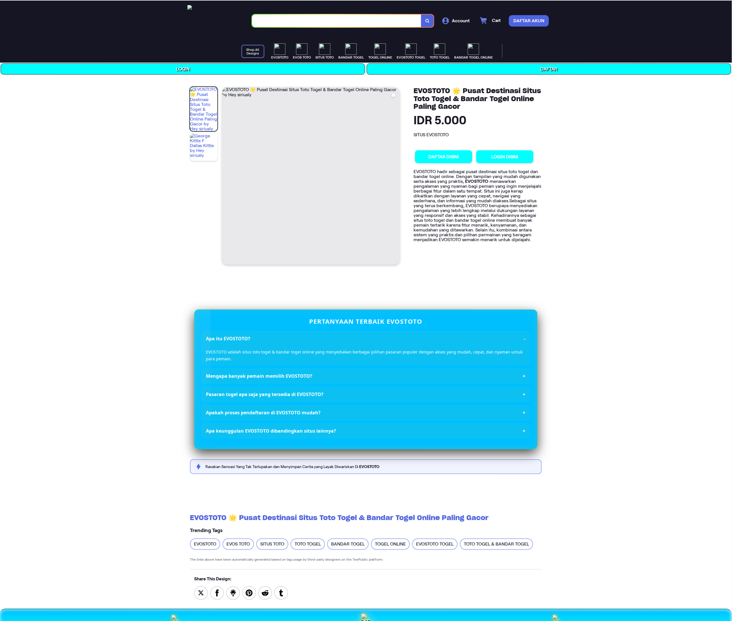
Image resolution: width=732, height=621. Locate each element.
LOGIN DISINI (505, 156)
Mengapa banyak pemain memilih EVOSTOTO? (260, 375)
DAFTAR (550, 68)
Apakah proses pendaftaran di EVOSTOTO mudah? (263, 411)
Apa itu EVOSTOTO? (229, 337)
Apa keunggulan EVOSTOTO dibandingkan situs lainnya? (271, 430)
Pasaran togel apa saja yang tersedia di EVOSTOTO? (265, 393)
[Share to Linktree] (233, 591)
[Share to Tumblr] (281, 591)
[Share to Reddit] (265, 591)
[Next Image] (396, 175)
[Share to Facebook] (217, 591)
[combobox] (338, 20)
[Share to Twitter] (201, 591)
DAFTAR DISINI (444, 155)
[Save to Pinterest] (249, 591)
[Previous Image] (227, 175)
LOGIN (184, 67)
